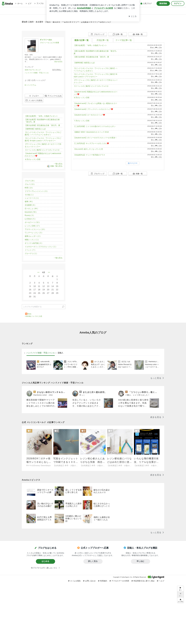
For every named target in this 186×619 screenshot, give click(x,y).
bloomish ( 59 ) (30, 212)
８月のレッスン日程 (81, 98)
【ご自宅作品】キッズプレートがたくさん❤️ (91, 143)
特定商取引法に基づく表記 (144, 581)
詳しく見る (93, 561)
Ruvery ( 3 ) (29, 215)
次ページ (132, 163)
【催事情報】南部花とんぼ (84, 63)
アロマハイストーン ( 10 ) (35, 229)
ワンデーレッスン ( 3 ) (33, 233)
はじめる (45, 561)
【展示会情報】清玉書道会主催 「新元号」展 (91, 57)
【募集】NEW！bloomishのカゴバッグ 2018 (91, 132)
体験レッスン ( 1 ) (32, 240)
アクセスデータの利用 (120, 581)
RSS (29, 314)
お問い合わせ (90, 581)
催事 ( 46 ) (29, 202)
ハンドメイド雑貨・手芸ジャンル (37, 73)
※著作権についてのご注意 (33, 316)
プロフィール (44, 42)
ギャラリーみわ (46, 40)
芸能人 (60, 353)
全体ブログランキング (33, 70)
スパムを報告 (75, 581)
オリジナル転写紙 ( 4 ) (33, 243)
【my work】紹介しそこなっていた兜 (88, 149)
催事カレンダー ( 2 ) (32, 236)
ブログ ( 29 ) (29, 181)
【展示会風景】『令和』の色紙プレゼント (90, 45)
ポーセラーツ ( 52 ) (32, 222)
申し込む (140, 561)
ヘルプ (161, 581)
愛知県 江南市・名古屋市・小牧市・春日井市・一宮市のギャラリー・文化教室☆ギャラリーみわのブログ (66, 22)
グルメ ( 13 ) (29, 184)
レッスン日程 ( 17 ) (32, 226)
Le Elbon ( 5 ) (30, 219)
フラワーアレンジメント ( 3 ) (36, 191)
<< (38, 272)
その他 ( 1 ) (29, 195)
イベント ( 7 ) (30, 250)
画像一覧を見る (56, 166)
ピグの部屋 (55, 42)
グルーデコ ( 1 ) (31, 253)
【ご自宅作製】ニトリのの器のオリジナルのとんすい (95, 126)
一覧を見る (58, 164)
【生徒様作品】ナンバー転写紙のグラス (89, 155)
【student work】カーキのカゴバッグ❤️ (89, 115)
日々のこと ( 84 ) (31, 209)
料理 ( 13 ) (29, 188)
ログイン (177, 3)
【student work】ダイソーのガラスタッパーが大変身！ (95, 138)
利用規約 (103, 581)
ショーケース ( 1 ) (32, 198)
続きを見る (58, 61)
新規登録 (163, 3)
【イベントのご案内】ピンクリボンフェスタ (91, 86)
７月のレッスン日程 (81, 121)
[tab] (40, 353)
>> (49, 272)
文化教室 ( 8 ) (30, 205)
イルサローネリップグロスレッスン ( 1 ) (40, 247)
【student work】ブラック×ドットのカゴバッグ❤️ (93, 109)
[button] (180, 600)
